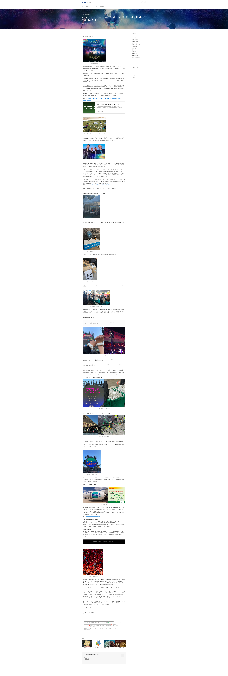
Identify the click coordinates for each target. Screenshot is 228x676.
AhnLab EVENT (135, 55)
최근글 (133, 67)
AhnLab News (135, 35)
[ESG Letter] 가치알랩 (88, 618)
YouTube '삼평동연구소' (99, 6)
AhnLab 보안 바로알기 (136, 43)
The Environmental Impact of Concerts (94, 98)
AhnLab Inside (135, 37)
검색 (142, 2)
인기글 (137, 67)
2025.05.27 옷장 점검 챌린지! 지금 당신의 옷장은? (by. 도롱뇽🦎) (96, 622)
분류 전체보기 (134, 33)
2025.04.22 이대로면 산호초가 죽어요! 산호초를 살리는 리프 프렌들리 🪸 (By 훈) (99, 624)
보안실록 (134, 49)
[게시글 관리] (88, 613)
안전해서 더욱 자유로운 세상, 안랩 (91, 654)
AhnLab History (135, 39)
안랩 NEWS (88, 6)
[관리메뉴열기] (226, 2)
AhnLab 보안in (135, 41)
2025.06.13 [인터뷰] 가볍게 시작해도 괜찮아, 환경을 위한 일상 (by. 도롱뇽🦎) (99, 621)
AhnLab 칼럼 (134, 46)
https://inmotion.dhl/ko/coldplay (93, 516)
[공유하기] (87, 613)
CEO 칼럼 (134, 48)
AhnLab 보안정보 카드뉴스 (137, 44)
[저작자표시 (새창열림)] (95, 612)
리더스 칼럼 (134, 51)
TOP (145, 675)
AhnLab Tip (134, 53)
